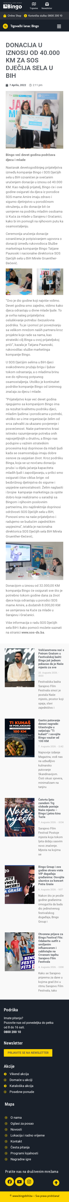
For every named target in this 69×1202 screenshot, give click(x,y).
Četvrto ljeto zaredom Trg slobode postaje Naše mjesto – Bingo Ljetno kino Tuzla (49, 808)
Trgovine (34, 8)
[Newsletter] (47, 4)
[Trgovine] (34, 4)
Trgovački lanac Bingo (25, 26)
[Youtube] (19, 1181)
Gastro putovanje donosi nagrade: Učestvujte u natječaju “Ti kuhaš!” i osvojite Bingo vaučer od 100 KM (49, 731)
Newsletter (47, 8)
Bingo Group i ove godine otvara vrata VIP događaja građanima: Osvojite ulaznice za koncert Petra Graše (51, 875)
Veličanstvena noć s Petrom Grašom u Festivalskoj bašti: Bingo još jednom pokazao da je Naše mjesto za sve (51, 658)
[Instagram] (29, 1181)
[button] (5, 26)
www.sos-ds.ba (32, 632)
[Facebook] (9, 1181)
